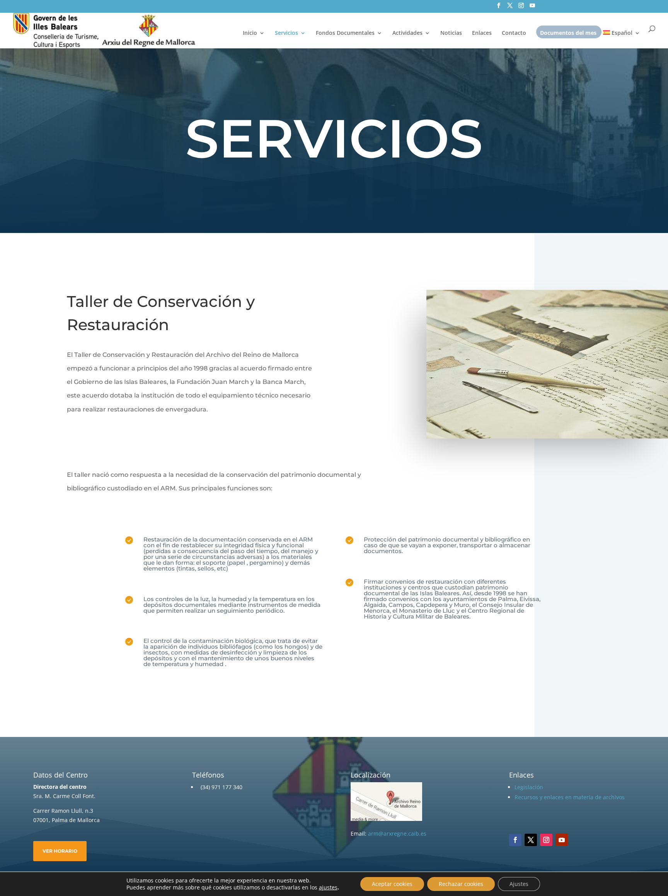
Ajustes (519, 883)
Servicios (286, 33)
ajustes (328, 887)
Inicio (250, 33)
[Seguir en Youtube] (562, 840)
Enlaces (482, 33)
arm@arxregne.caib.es (397, 833)
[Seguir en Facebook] (515, 840)
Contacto (514, 33)
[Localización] (386, 818)
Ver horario (60, 851)
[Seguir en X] (531, 840)
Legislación (529, 787)
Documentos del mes (568, 33)
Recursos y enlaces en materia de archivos (570, 797)
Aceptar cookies (392, 883)
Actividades (407, 33)
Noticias (451, 33)
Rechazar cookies (461, 883)
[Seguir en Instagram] (546, 840)
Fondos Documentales (345, 33)
